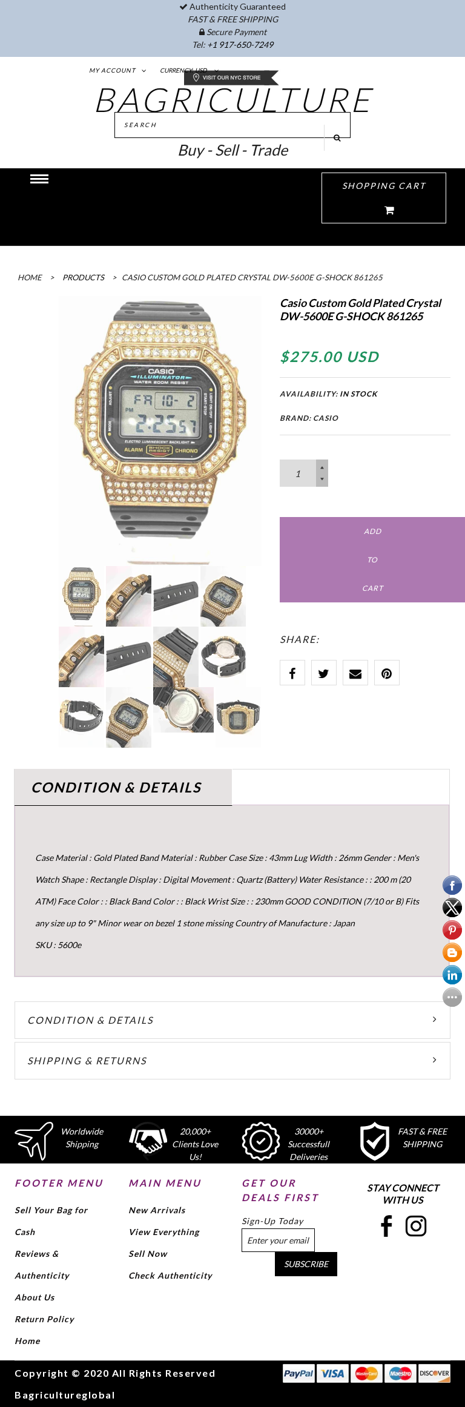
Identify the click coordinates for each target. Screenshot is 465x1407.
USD (201, 70)
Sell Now (147, 1253)
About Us (34, 1297)
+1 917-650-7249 (240, 44)
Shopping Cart (384, 185)
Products (83, 277)
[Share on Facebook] (292, 672)
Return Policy (44, 1319)
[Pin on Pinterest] (387, 672)
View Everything (163, 1232)
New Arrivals (156, 1210)
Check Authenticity (170, 1275)
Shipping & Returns (87, 1060)
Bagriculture (233, 99)
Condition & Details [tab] (116, 787)
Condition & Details (90, 1020)
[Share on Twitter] (324, 672)
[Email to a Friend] (355, 672)
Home (27, 1341)
